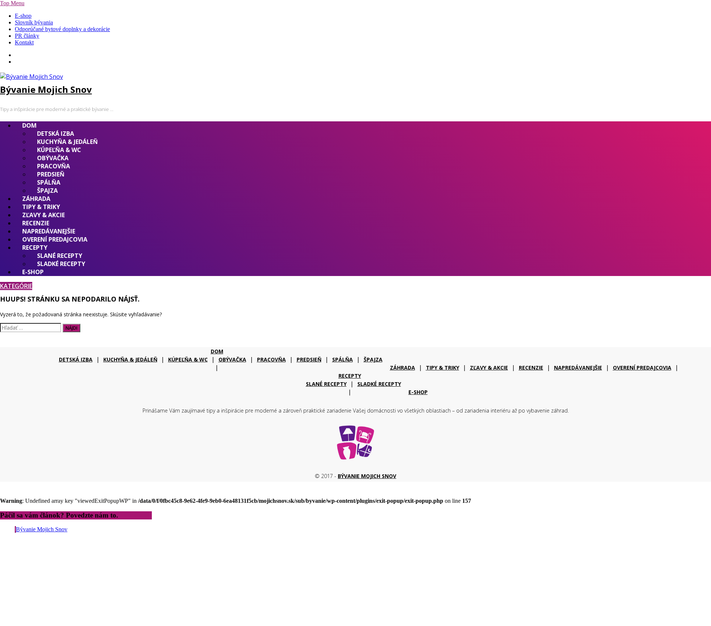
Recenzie (35, 223)
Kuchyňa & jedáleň (67, 142)
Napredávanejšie (48, 231)
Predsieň (50, 174)
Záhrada (36, 199)
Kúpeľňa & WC (59, 150)
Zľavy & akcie (43, 215)
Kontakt (24, 42)
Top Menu (12, 3)
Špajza (47, 190)
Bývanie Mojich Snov (46, 89)
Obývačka (53, 158)
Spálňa (48, 182)
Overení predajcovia (54, 239)
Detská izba (55, 133)
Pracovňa (53, 166)
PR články (27, 36)
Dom (29, 125)
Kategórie (16, 286)
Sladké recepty (61, 264)
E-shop (23, 16)
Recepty (34, 247)
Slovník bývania (34, 22)
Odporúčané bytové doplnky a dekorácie (62, 29)
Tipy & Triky (41, 207)
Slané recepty (59, 256)
